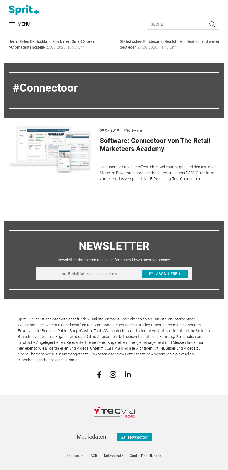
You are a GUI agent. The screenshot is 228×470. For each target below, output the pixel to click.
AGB (94, 456)
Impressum (75, 456)
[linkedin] (128, 374)
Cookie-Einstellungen (145, 456)
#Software (132, 130)
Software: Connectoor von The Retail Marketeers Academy (155, 145)
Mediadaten (91, 436)
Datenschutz (113, 456)
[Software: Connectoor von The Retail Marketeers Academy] (50, 149)
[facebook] (99, 374)
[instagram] (113, 374)
